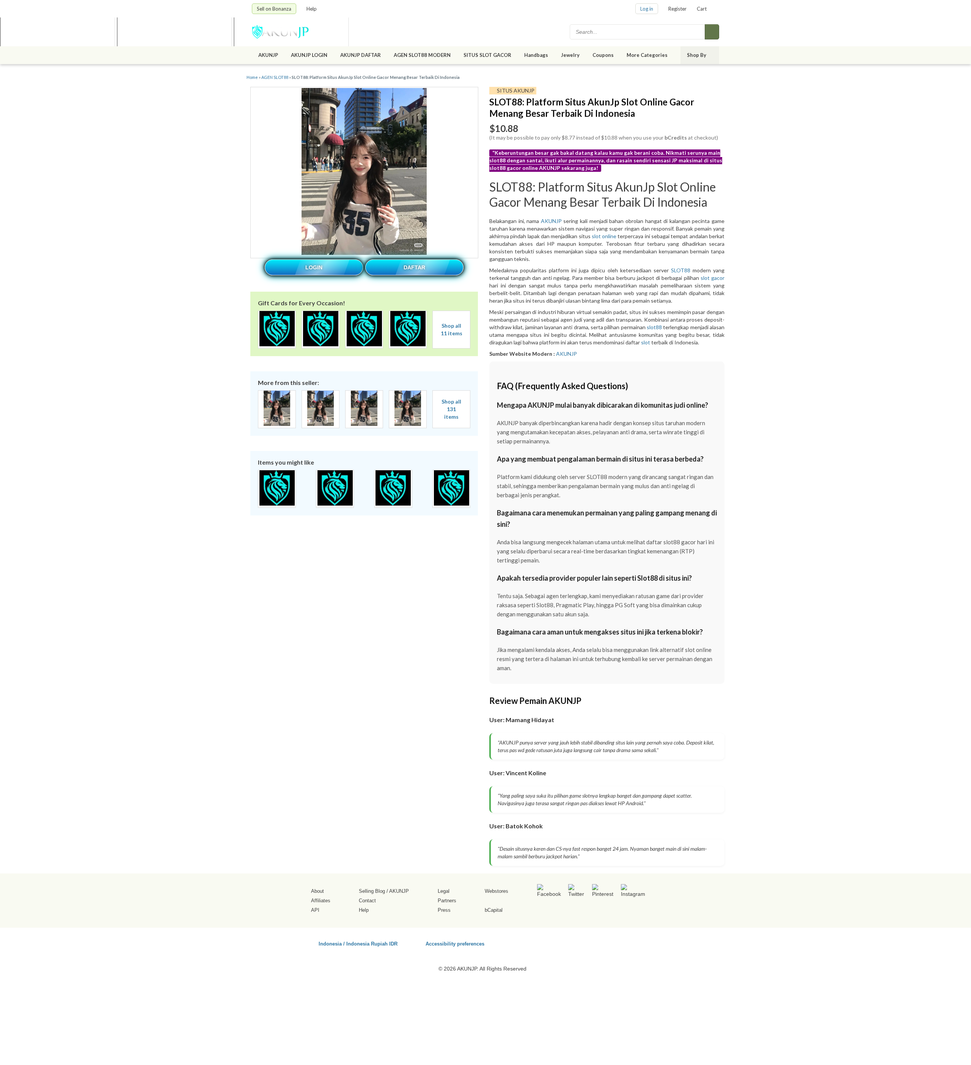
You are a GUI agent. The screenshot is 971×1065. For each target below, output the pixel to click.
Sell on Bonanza (274, 9)
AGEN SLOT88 (274, 77)
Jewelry (570, 55)
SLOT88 (680, 270)
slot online (604, 236)
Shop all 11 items (451, 329)
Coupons (603, 55)
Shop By (697, 55)
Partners (447, 900)
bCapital (494, 910)
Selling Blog (372, 891)
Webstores (496, 891)
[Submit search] (712, 31)
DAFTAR (414, 267)
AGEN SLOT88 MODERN (422, 55)
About (317, 891)
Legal (443, 891)
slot (645, 342)
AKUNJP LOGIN (309, 55)
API (315, 910)
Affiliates (320, 900)
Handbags (536, 55)
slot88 (654, 327)
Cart (702, 9)
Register (677, 9)
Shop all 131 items (451, 409)
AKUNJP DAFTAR (360, 55)
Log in (646, 9)
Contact (367, 900)
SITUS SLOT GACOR (487, 55)
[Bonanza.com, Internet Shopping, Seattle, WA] (610, 942)
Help (312, 9)
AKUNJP (268, 55)
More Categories (648, 55)
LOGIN (313, 267)
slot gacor (712, 278)
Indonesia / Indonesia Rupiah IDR (358, 943)
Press (444, 910)
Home (252, 77)
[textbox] (638, 31)
